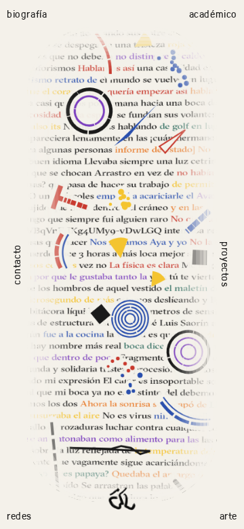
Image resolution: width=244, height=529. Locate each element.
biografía (27, 13)
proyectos (225, 264)
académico (213, 13)
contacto (16, 264)
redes (19, 515)
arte (228, 515)
